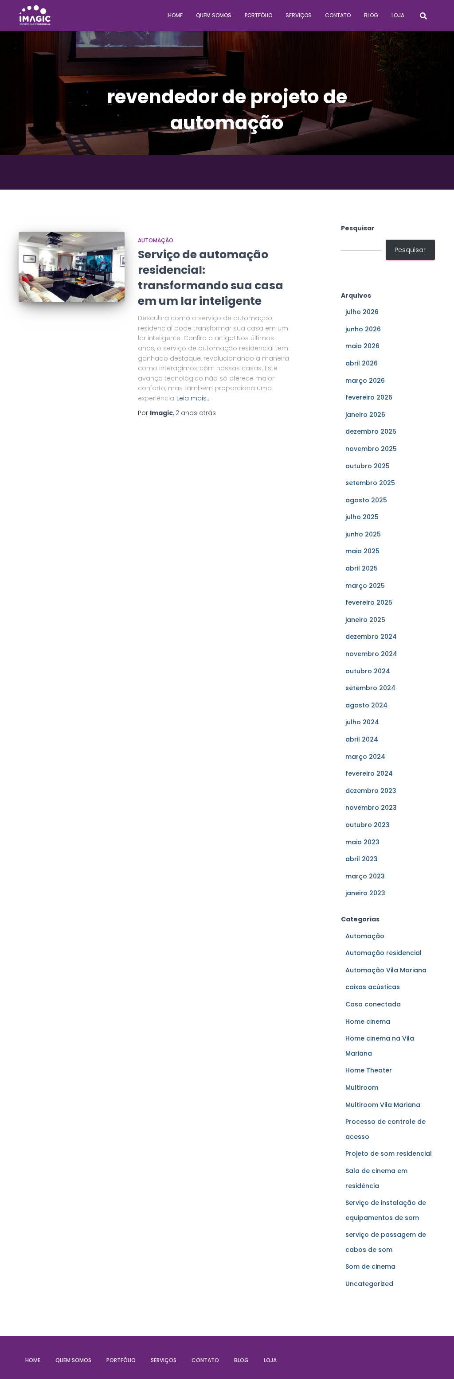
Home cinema (367, 1021)
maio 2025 (362, 551)
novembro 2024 (371, 653)
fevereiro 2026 (368, 397)
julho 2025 (362, 517)
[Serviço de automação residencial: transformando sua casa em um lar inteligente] (72, 267)
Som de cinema (370, 1266)
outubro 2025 (367, 466)
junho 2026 (363, 329)
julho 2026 (362, 311)
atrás (196, 412)
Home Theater (368, 1070)
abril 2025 (361, 568)
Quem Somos (213, 15)
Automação (155, 240)
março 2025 (365, 585)
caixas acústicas (372, 987)
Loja (397, 15)
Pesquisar (358, 228)
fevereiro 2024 (369, 773)
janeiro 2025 (365, 619)
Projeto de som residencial (388, 1153)
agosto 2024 (366, 705)
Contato (338, 15)
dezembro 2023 (370, 790)
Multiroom (361, 1087)
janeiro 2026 (365, 414)
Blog (371, 15)
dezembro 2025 (370, 431)
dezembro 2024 (371, 636)
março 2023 (365, 876)
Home (175, 15)
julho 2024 (362, 722)
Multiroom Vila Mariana (382, 1104)
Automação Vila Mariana (386, 970)
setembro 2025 (370, 482)
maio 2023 (362, 842)
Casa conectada (373, 1004)
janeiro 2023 (365, 893)
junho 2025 (363, 534)
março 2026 (365, 380)
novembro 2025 (371, 448)
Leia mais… (193, 398)
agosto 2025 (366, 500)
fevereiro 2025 (368, 602)
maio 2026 (362, 346)
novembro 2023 (371, 807)
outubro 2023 (367, 824)
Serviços (299, 15)
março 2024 (365, 756)
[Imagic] (35, 15)
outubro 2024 (367, 671)
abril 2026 (361, 363)
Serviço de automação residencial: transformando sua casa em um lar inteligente (210, 278)
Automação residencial (383, 952)
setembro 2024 (370, 688)
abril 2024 (361, 739)
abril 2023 (361, 859)
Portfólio (258, 15)
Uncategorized (369, 1283)
